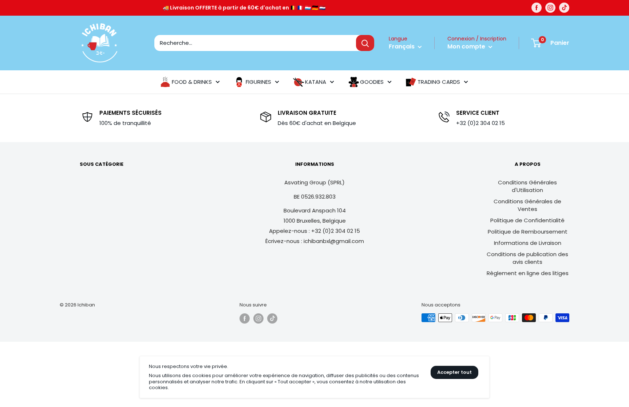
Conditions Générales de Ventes (527, 205)
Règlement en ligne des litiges (528, 273)
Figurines (258, 82)
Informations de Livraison (527, 243)
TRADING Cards (439, 82)
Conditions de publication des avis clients (527, 258)
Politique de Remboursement (527, 231)
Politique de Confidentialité (527, 220)
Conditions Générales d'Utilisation (527, 186)
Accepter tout (454, 372)
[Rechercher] (365, 43)
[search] (255, 43)
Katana (315, 82)
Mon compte (467, 46)
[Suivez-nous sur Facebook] (536, 8)
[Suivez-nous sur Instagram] (550, 8)
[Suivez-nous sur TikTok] (564, 8)
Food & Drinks (192, 82)
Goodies (372, 82)
